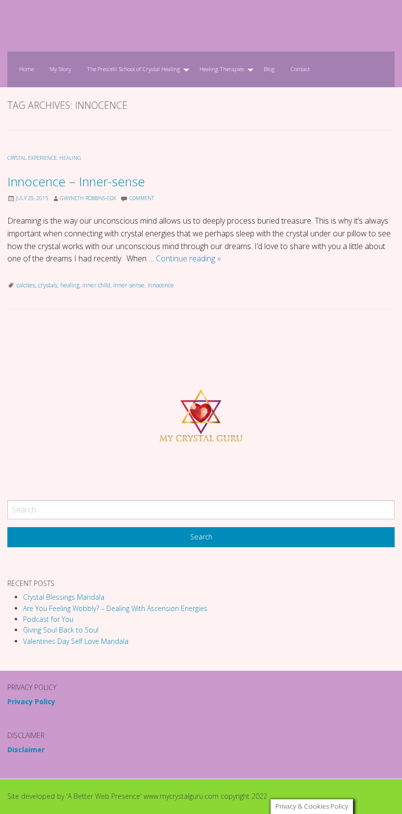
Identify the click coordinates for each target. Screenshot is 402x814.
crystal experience (32, 157)
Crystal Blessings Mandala (63, 597)
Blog (269, 69)
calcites (26, 285)
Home (26, 69)
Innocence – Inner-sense (76, 181)
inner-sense (129, 285)
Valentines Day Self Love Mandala (75, 641)
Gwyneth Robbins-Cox (88, 198)
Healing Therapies (222, 69)
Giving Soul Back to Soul (61, 630)
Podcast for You (48, 619)
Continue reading (188, 258)
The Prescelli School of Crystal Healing (133, 69)
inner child (96, 285)
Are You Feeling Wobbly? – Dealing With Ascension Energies (115, 608)
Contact (300, 69)
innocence (161, 285)
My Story (60, 69)
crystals (47, 285)
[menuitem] (26, 69)
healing (70, 157)
